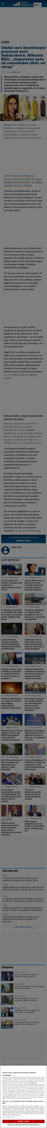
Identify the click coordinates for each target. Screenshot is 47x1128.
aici (20, 1092)
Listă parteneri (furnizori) (8, 1117)
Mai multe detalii (33, 1082)
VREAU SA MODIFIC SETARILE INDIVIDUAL (23, 1124)
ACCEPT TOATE (23, 1121)
